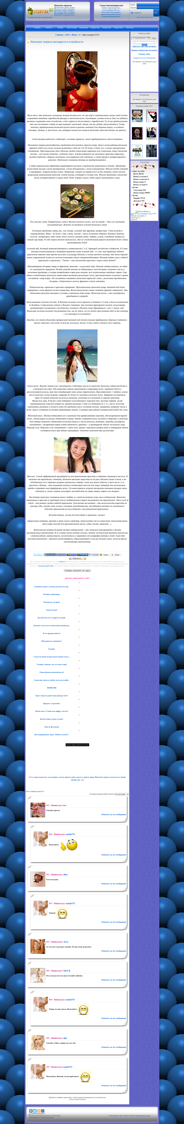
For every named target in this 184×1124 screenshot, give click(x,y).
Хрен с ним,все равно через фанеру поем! (51, 695)
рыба (74, 777)
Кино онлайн (72, 28)
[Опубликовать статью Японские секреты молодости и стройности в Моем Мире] (82, 555)
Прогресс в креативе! (51, 703)
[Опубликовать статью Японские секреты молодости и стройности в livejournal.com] (93, 555)
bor (64, 805)
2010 (67, 34)
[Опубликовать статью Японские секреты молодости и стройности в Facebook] (61, 555)
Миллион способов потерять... (64, 9)
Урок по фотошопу (51, 726)
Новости (49, 28)
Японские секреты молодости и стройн (110, 777)
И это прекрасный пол (51, 633)
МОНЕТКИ (51, 687)
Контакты (130, 28)
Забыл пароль (141, 17)
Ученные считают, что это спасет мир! (51, 664)
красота (80, 777)
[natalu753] (40, 838)
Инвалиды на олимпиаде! (51, 641)
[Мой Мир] (42, 1111)
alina (65, 874)
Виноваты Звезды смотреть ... (64, 10)
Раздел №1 (95, 28)
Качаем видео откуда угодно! (51, 719)
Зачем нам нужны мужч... (111, 14)
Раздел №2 (106, 28)
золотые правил (64, 777)
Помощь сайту (144, 54)
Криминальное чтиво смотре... (65, 7)
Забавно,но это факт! (51, 602)
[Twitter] (35, 1111)
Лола (65, 941)
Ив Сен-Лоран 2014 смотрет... (65, 12)
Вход (83, 1099)
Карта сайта (129, 1116)
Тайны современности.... (111, 8)
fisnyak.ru (62, 561)
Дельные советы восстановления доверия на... (51, 625)
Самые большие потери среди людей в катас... (51, 656)
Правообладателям (142, 1116)
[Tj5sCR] (37, 975)
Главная (37, 28)
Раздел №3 (118, 28)
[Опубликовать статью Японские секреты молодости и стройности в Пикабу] (104, 555)
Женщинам (83, 28)
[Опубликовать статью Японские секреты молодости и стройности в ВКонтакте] (50, 555)
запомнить (137, 13)
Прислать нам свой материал (144, 47)
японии (74, 779)
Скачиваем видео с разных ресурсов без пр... (51, 586)
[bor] (37, 810)
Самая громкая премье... (111, 16)
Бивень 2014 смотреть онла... (64, 15)
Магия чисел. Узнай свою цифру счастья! (51, 711)
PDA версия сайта (116, 1116)
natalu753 (70, 834)
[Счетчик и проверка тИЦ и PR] (143, 214)
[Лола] (37, 946)
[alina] (37, 879)
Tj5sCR (66, 970)
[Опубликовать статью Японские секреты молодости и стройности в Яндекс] (115, 555)
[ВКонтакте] (31, 1111)
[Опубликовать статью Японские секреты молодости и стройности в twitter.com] (39, 555)
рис (78, 779)
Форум (60, 28)
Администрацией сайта (46, 566)
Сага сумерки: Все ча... (111, 10)
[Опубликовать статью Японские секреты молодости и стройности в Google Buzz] (71, 555)
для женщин (52, 777)
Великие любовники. (51, 594)
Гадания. (51, 648)
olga (65, 1037)
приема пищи (89, 777)
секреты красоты (40, 777)
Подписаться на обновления (144, 58)
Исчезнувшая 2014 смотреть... (65, 13)
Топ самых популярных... (111, 12)
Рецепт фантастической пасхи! (51, 672)
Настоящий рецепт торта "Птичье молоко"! (51, 734)
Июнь (74, 34)
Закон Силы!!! (51, 610)
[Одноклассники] (85, 558)
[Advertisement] (144, 78)
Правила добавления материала (144, 50)
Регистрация (149, 17)
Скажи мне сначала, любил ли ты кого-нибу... (51, 680)
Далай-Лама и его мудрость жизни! (51, 617)
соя (82, 779)
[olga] (37, 1042)
